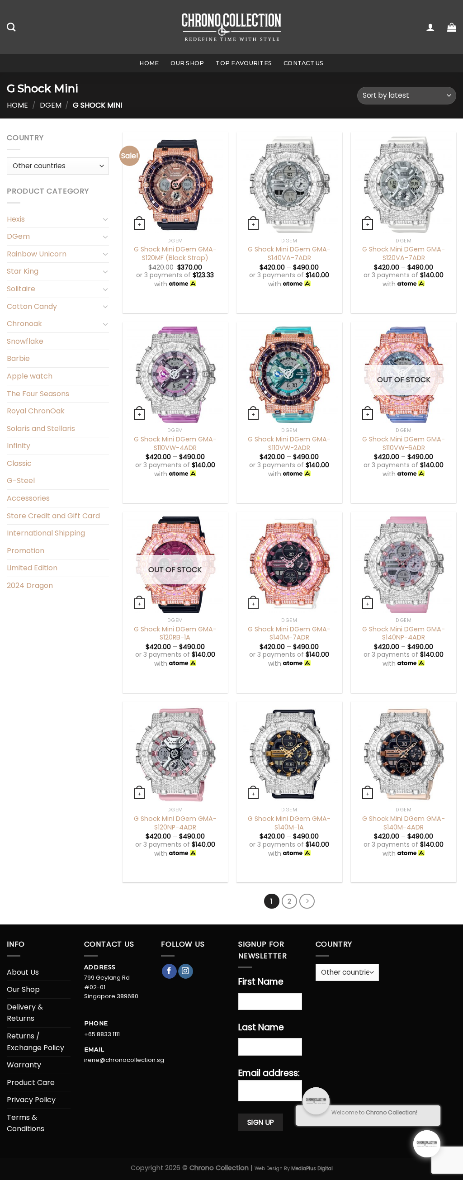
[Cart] (451, 27)
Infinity (18, 446)
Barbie (18, 358)
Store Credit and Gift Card (53, 516)
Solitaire (21, 289)
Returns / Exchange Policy (35, 1042)
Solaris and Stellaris (41, 428)
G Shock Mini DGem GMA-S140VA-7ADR (289, 253)
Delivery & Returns (25, 1013)
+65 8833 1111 (102, 1034)
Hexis (16, 219)
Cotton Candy (32, 306)
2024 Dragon (30, 585)
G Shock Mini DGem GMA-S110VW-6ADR (403, 443)
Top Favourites (244, 63)
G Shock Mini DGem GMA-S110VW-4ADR (175, 443)
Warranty (24, 1065)
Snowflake (25, 341)
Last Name (261, 1027)
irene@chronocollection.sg (124, 1060)
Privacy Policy (31, 1100)
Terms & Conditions (25, 1123)
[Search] (11, 27)
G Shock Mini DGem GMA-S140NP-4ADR (403, 633)
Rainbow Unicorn (36, 254)
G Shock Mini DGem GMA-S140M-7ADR (289, 633)
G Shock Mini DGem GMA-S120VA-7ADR (403, 253)
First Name (260, 982)
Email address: (269, 1073)
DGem (50, 105)
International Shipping (46, 533)
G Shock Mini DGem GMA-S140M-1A (289, 823)
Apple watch (29, 376)
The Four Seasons (38, 394)
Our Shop (187, 63)
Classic (19, 463)
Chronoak (24, 323)
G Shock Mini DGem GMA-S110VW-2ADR (289, 443)
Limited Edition (32, 568)
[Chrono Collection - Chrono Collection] (232, 27)
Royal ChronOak (36, 411)
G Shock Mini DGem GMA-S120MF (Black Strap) (175, 253)
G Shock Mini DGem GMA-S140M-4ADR (403, 823)
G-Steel (21, 480)
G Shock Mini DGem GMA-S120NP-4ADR (175, 823)
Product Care (31, 1082)
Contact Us (303, 63)
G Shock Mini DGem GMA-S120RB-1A (175, 633)
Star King (22, 271)
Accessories (28, 498)
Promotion (25, 550)
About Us (23, 972)
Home (149, 63)
